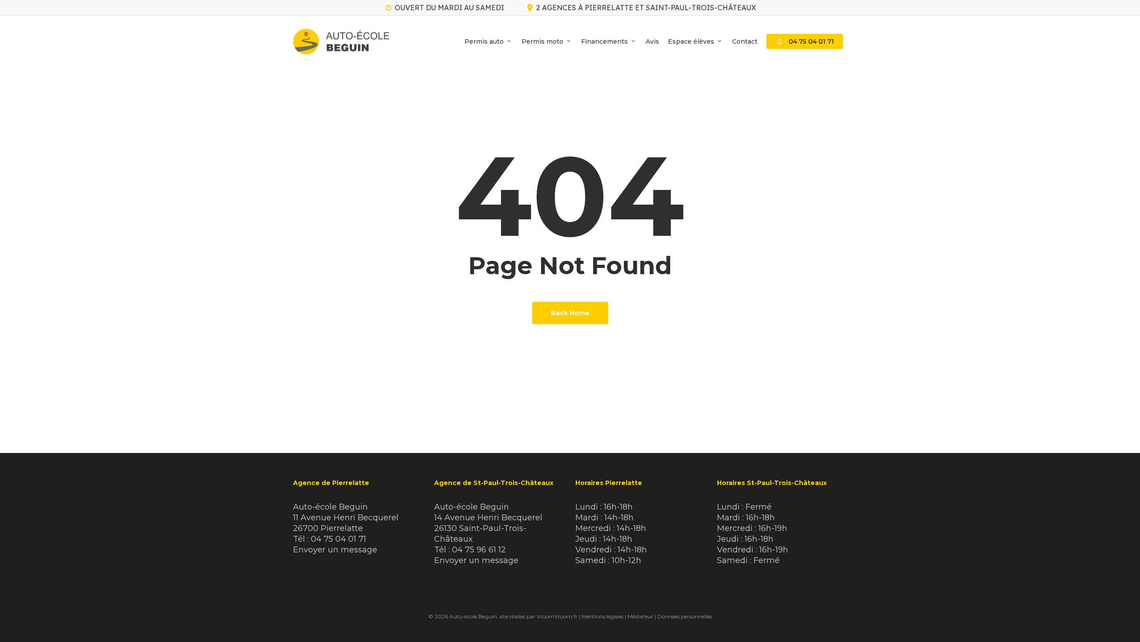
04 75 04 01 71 (338, 539)
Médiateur (640, 616)
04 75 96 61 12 (479, 550)
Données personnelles (684, 616)
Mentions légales (602, 616)
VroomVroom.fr (557, 616)
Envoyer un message (335, 550)
